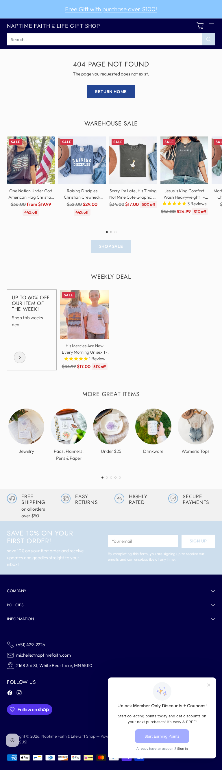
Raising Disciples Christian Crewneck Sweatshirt (82, 197)
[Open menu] (211, 26)
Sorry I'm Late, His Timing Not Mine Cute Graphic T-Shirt (133, 197)
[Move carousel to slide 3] (115, 232)
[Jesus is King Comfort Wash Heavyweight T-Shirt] (184, 160)
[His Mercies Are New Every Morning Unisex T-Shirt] (84, 314)
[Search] (208, 39)
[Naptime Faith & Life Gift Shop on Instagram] (19, 693)
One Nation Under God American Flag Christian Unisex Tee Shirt (30, 197)
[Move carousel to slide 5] (120, 478)
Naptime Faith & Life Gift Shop (68, 736)
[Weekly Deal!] (19, 357)
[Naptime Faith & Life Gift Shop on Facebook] (9, 693)
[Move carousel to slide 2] (111, 232)
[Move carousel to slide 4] (115, 478)
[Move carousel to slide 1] (107, 232)
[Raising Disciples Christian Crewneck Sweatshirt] (82, 160)
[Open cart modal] (200, 26)
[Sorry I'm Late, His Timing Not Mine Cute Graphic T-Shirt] (133, 160)
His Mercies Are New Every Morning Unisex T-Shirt (85, 352)
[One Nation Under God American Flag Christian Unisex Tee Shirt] (31, 160)
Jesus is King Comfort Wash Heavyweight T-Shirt (184, 197)
